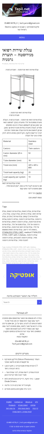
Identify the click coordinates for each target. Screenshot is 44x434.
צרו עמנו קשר (10, 408)
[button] (4, 275)
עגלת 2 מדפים (7, 251)
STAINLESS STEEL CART (12, 232)
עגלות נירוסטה (22, 249)
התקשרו (39, 193)
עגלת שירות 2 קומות (30, 257)
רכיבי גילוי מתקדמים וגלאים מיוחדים (18, 389)
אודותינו (33, 405)
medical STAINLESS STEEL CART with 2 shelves (21, 247)
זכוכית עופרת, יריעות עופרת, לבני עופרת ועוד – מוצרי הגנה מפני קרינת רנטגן (22, 373)
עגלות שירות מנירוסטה (18, 251)
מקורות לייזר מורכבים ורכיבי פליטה (18, 385)
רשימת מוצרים (23, 405)
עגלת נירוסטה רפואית (20, 255)
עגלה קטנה (30, 249)
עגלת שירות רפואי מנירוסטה (26, 261)
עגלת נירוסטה (23, 253)
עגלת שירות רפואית (11, 261)
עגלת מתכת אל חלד (34, 253)
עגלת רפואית (10, 255)
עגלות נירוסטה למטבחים (32, 251)
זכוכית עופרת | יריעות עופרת (22, 412)
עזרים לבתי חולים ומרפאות (16, 64)
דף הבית (35, 408)
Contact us (18, 402)
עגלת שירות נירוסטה (33, 259)
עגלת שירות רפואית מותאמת (10, 263)
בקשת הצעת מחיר (24, 408)
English (9, 402)
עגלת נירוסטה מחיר (33, 255)
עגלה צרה (37, 249)
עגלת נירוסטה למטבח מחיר (10, 253)
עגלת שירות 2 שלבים (17, 257)
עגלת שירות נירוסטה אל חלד (18, 259)
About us (28, 402)
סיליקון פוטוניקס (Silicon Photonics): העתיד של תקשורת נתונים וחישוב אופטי (22, 360)
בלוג (36, 402)
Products (5, 64)
